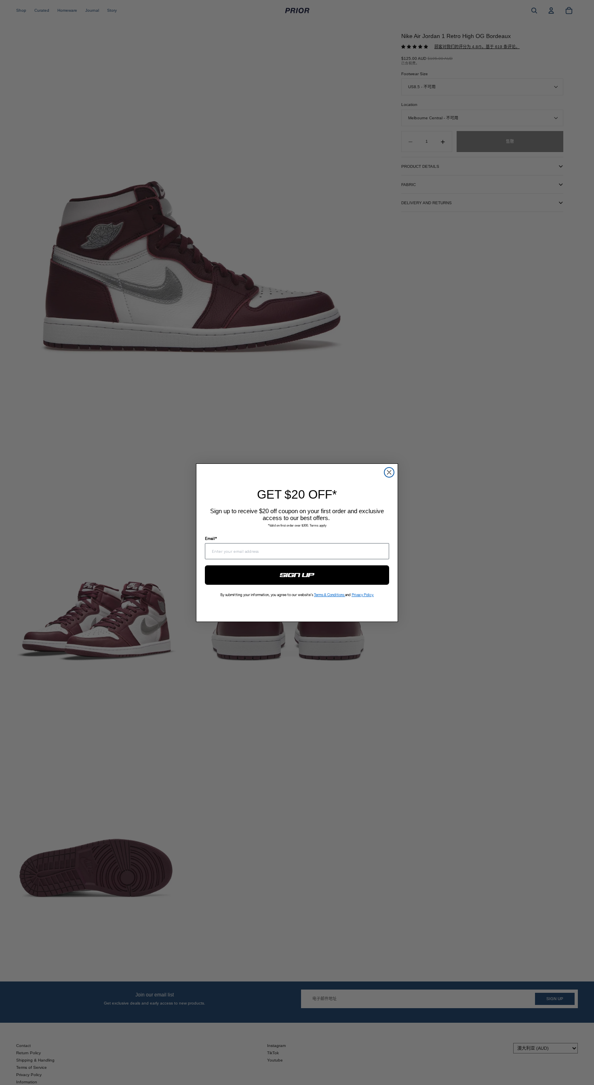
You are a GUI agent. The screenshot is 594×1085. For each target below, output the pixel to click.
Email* (211, 538)
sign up (297, 575)
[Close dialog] (389, 472)
